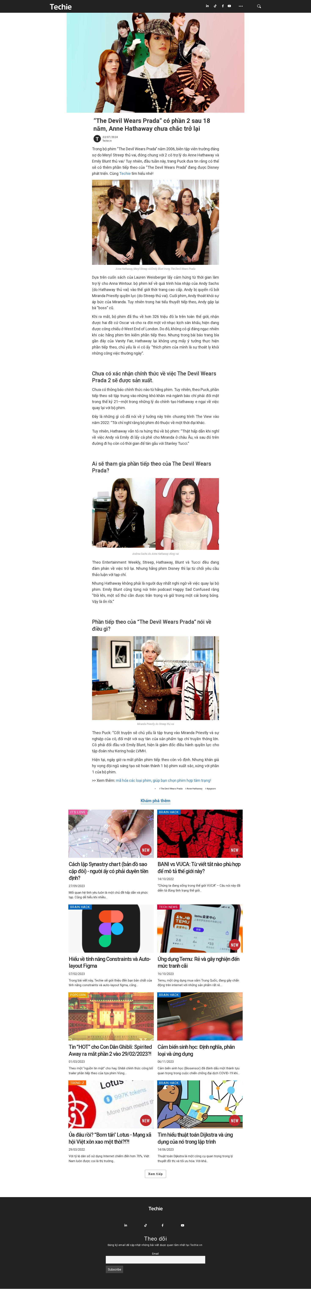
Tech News (168, 907)
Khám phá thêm (155, 800)
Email (155, 1253)
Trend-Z (77, 1083)
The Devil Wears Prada (172, 789)
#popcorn (211, 789)
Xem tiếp (155, 1174)
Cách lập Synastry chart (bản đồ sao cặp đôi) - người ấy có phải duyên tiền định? (108, 871)
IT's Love (77, 812)
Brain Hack (169, 812)
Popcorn (77, 995)
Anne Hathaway (194, 789)
